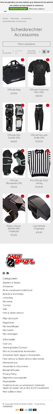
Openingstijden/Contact (15, 347)
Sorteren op (18, 52)
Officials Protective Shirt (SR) (39, 91)
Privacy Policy (9, 374)
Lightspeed (7, 406)
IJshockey (14, 18)
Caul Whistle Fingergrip (39, 227)
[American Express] (30, 410)
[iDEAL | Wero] (17, 410)
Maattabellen (9, 381)
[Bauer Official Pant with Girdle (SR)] (39, 117)
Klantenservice (10, 362)
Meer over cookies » (37, 9)
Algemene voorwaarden (15, 377)
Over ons (7, 343)
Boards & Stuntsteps (13, 294)
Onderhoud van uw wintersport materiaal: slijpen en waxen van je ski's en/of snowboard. (26, 386)
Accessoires (26, 18)
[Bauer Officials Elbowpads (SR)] (14, 163)
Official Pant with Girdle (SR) (39, 136)
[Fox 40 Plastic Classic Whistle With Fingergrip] (14, 208)
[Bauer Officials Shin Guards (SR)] (14, 117)
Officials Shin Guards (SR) (13, 136)
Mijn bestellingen (11, 326)
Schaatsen (8, 286)
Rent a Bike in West (12, 391)
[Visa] (26, 410)
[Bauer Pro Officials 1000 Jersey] (39, 163)
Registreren (8, 322)
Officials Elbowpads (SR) (14, 181)
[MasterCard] (21, 410)
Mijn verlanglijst (10, 334)
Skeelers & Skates (11, 282)
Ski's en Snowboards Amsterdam (19, 351)
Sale (5, 309)
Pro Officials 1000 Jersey (39, 181)
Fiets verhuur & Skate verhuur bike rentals (23, 358)
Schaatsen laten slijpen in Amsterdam (21, 355)
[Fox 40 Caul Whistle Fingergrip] (39, 208)
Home (5, 18)
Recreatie (7, 301)
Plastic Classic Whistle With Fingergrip (14, 228)
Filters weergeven (26, 44)
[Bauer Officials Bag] (14, 72)
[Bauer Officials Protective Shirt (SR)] (39, 72)
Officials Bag (13, 89)
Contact (7, 305)
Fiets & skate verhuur (13, 312)
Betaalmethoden (11, 370)
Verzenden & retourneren (15, 366)
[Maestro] (34, 410)
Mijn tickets (8, 330)
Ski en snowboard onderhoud (17, 290)
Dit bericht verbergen (18, 9)
